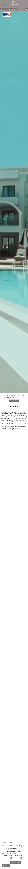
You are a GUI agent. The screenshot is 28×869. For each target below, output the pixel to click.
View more (5, 529)
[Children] (22, 398)
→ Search (14, 401)
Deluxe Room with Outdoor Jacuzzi (13, 744)
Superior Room (7, 686)
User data (15, 855)
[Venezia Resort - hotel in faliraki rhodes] (14, 4)
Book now (3, 9)
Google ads (5, 855)
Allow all (5, 865)
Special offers (12, 9)
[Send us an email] (21, 9)
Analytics (16, 858)
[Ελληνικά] (4, 5)
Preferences (5, 858)
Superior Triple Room (9, 715)
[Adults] (18, 398)
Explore (5, 662)
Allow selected (15, 862)
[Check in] (6, 398)
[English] (2, 5)
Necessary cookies (7, 853)
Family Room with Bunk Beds (11, 833)
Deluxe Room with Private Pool (12, 773)
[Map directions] (23, 9)
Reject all (5, 862)
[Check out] (13, 398)
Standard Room (7, 657)
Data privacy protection (16, 851)
